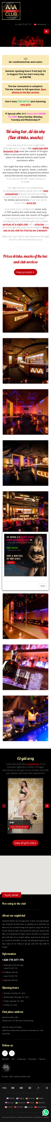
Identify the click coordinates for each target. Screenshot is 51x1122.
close (42, 585)
